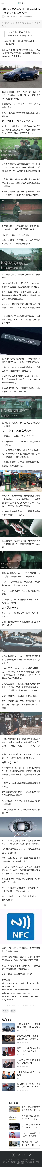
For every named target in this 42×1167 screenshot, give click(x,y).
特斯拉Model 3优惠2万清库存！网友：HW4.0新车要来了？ (28, 1086)
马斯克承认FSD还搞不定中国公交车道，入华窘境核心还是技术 (28, 1038)
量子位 (30, 16)
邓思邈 (19, 1066)
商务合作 (33, 1159)
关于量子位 (9, 1159)
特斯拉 (13, 1011)
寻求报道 (25, 1159)
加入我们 (17, 1159)
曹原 (18, 1054)
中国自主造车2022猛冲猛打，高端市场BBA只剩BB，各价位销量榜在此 (28, 1026)
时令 (18, 1078)
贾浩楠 (7, 16)
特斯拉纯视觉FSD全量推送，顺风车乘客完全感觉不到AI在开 (28, 1050)
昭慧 (18, 1030)
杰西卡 (19, 1042)
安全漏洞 (5, 1011)
